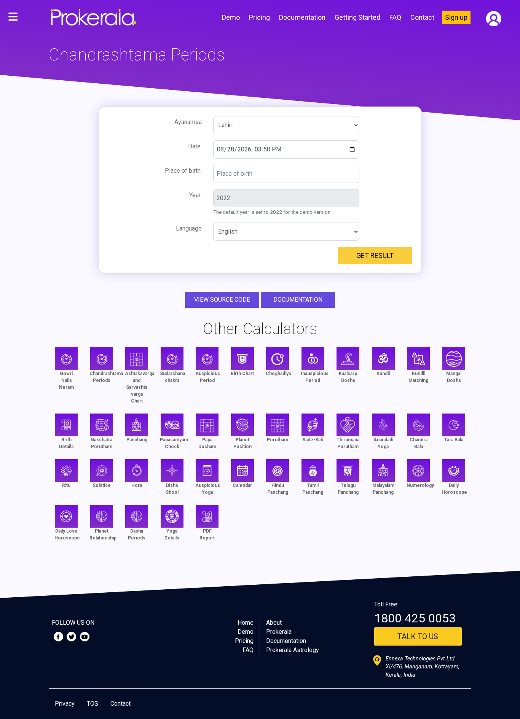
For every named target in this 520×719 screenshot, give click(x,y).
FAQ (395, 17)
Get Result (375, 255)
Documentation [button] (297, 299)
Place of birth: (183, 170)
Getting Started (357, 17)
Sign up (456, 17)
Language (189, 228)
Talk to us (417, 636)
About (274, 622)
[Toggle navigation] (13, 17)
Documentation (302, 17)
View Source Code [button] (222, 299)
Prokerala (279, 631)
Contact (422, 17)
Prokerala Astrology (292, 650)
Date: (195, 146)
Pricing (259, 17)
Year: (195, 195)
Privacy (65, 703)
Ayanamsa (188, 122)
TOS (92, 703)
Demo (231, 17)
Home (246, 622)
